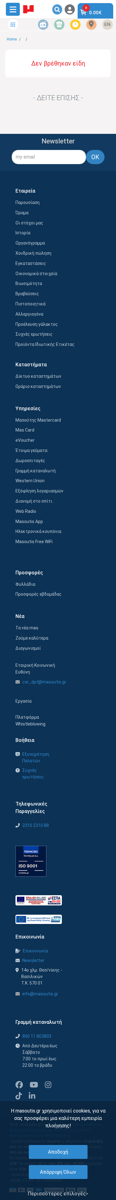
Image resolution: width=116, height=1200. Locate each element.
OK (95, 157)
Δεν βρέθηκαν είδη (58, 63)
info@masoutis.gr (40, 993)
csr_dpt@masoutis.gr (44, 681)
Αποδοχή (58, 1152)
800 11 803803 (36, 1036)
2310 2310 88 (35, 825)
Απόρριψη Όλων (58, 1172)
